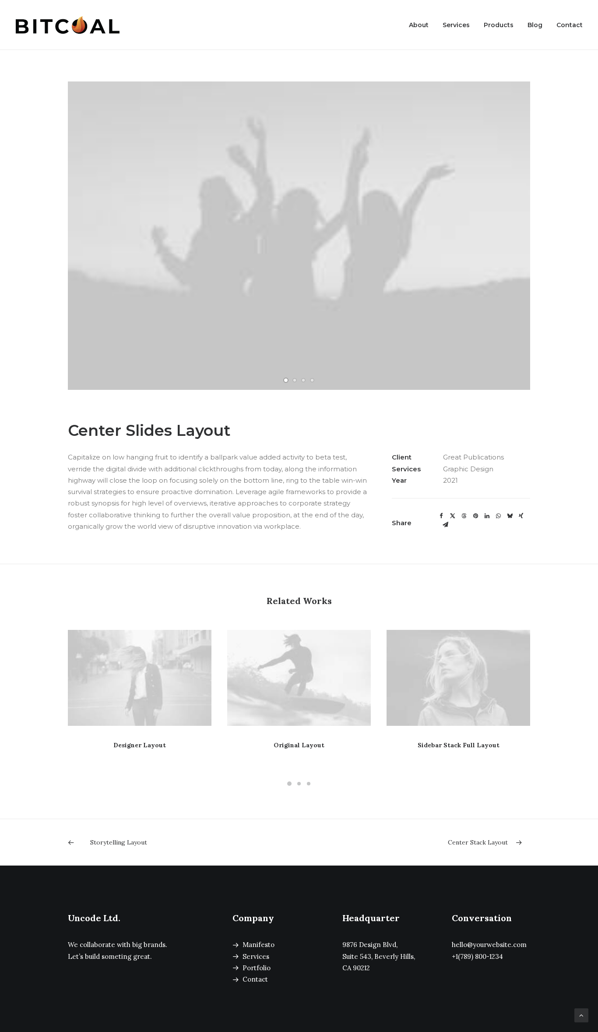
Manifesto (258, 944)
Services (456, 25)
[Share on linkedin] (487, 516)
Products (499, 25)
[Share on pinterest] (475, 516)
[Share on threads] (464, 516)
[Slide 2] (294, 380)
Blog (535, 25)
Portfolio (257, 968)
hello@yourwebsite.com (489, 944)
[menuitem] (422, 25)
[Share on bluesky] (509, 516)
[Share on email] (445, 524)
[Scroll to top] (581, 1015)
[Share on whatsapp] (498, 516)
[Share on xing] (521, 516)
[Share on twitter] (452, 516)
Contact (569, 25)
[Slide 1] (285, 380)
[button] (139, 678)
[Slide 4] (312, 380)
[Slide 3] (303, 380)
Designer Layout (139, 745)
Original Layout (299, 745)
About (419, 25)
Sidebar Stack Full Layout (459, 745)
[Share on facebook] (441, 516)
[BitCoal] (67, 25)
